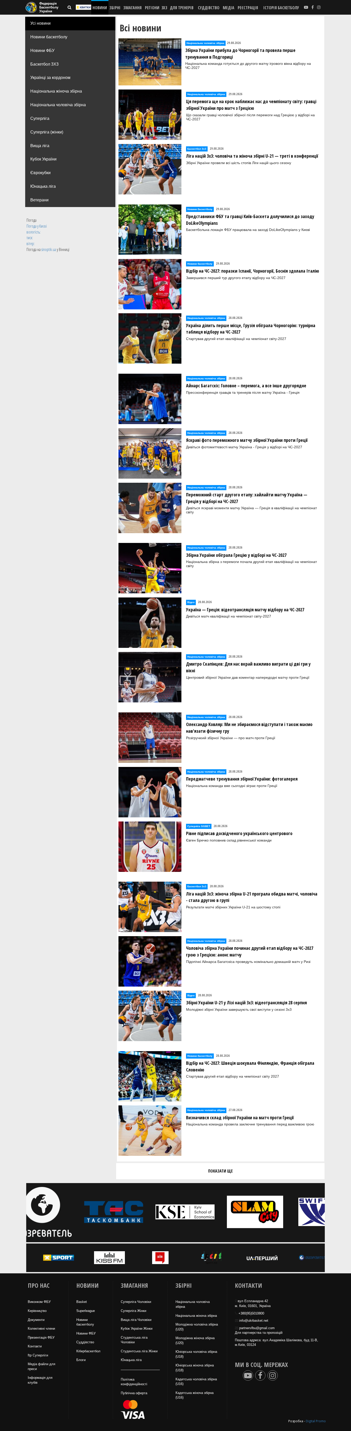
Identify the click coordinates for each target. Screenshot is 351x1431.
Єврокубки (40, 173)
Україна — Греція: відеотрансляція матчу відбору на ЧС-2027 (245, 609)
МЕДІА (228, 8)
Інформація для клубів (40, 1380)
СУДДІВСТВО (208, 8)
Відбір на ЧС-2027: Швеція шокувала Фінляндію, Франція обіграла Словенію (250, 1066)
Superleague (85, 1311)
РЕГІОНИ (152, 8)
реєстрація (248, 8)
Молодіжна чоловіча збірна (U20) (197, 1326)
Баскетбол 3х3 (196, 148)
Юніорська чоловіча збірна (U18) (196, 1354)
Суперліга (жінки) (46, 132)
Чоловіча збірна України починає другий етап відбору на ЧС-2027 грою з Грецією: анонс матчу (249, 951)
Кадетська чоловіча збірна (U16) (196, 1381)
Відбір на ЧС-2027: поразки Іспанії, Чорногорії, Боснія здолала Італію (252, 271)
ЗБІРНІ (115, 8)
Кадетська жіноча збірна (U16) (195, 1395)
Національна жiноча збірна (196, 1316)
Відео (191, 602)
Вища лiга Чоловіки (136, 1320)
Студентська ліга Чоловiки (134, 1340)
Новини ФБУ (42, 50)
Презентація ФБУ (41, 1337)
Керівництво (37, 1311)
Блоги (81, 1360)
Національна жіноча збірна (56, 91)
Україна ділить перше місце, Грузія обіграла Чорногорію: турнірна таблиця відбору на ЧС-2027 (250, 328)
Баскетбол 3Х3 (44, 64)
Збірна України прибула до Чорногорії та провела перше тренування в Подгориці (240, 53)
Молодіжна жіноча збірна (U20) (195, 1340)
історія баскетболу (281, 8)
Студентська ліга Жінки (139, 1351)
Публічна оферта (134, 1393)
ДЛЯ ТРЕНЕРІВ (181, 8)
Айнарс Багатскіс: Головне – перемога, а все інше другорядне (246, 385)
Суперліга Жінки (133, 1311)
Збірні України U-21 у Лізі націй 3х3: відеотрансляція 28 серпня (246, 1002)
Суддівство (85, 1342)
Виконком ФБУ (39, 1302)
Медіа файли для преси (41, 1366)
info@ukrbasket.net (253, 1320)
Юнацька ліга (43, 186)
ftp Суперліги (38, 1355)
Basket (81, 1302)
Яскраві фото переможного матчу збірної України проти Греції (247, 440)
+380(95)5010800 (251, 1313)
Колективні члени (41, 1328)
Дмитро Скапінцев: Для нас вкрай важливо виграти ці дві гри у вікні (248, 667)
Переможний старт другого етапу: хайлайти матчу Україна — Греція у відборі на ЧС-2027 (246, 497)
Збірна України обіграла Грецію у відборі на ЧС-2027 (236, 555)
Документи (36, 1320)
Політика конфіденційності (134, 1382)
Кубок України (43, 159)
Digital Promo (316, 1421)
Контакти (35, 1346)
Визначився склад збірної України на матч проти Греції (240, 1117)
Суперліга (39, 118)
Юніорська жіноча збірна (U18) (195, 1367)
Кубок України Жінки (136, 1328)
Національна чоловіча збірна (58, 105)
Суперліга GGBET (198, 826)
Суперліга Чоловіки (136, 1302)
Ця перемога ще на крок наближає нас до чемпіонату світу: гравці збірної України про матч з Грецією (251, 104)
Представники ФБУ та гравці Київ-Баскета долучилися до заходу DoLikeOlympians (250, 219)
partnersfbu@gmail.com (257, 1328)
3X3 (164, 8)
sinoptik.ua (48, 249)
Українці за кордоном (50, 77)
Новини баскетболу (48, 37)
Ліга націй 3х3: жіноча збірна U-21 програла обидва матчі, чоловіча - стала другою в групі (251, 897)
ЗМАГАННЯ (132, 8)
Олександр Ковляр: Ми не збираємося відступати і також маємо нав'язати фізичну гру (249, 727)
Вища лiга (39, 146)
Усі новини (40, 23)
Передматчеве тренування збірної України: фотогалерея (242, 779)
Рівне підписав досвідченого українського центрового (239, 833)
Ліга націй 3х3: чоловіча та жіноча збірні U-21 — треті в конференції (252, 156)
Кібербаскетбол (88, 1351)
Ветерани (39, 200)
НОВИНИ (100, 8)
